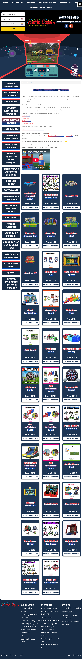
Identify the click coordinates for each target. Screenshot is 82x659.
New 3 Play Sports (51, 234)
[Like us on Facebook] (66, 26)
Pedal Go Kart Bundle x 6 (51, 542)
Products (17, 2)
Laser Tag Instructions (30, 614)
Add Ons (11, 272)
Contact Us (65, 2)
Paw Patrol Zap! (71, 234)
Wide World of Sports (72, 273)
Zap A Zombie (51, 504)
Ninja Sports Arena (71, 542)
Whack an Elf (30, 273)
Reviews (31, 2)
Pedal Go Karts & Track (51, 581)
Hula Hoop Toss (71, 311)
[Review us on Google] (71, 26)
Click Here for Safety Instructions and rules (33, 130)
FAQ (77, 2)
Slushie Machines (26, 120)
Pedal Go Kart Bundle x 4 (71, 427)
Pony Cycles (11, 190)
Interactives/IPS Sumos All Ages (11, 172)
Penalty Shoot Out (30, 504)
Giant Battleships (30, 311)
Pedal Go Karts (11, 182)
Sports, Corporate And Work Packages (11, 283)
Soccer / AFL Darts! (71, 388)
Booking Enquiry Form (41, 7)
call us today (69, 135)
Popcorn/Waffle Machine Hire (11, 245)
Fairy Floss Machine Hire (11, 255)
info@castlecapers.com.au (68, 22)
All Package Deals (11, 265)
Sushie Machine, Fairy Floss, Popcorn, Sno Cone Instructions (30, 623)
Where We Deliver (47, 2)
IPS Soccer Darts (30, 388)
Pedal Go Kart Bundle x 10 (30, 581)
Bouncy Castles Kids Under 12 (11, 111)
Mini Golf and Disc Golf (11, 198)
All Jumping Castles (11, 94)
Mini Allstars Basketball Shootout (30, 466)
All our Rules (26, 608)
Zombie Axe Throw (30, 542)
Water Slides (11, 129)
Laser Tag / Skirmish (11, 234)
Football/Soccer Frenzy (71, 350)
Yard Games (11, 217)
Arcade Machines (11, 225)
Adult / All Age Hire (11, 146)
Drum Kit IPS (71, 196)
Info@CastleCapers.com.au (56, 135)
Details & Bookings (30, 207)
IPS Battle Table (51, 350)
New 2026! (11, 101)
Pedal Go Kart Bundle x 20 (51, 196)
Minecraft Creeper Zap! (30, 234)
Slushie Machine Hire (11, 85)
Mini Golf (31, 123)
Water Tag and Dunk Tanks (11, 208)
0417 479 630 (69, 17)
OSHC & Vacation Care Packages (11, 158)
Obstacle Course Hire (11, 137)
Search (13, 29)
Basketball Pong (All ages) (30, 196)
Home (5, 2)
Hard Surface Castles (11, 121)
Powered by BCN (73, 655)
